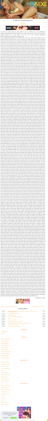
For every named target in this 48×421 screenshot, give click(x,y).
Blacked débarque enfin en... (5, 355)
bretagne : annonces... (4, 376)
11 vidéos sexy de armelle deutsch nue (23, 24)
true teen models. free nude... (5, 393)
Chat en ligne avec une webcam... (6, 351)
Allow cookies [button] (13, 417)
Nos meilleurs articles (4, 331)
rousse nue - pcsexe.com (5, 372)
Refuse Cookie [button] (6, 417)
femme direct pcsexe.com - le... (5, 374)
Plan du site (3, 333)
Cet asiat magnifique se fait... (5, 357)
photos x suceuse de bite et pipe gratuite (14, 326)
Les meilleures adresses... (5, 343)
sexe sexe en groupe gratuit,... (5, 385)
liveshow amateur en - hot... (5, 387)
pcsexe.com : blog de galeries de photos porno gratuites (9, 306)
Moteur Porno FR (22, 23)
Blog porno (23, 22)
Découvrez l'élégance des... (5, 345)
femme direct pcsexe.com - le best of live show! (15, 321)
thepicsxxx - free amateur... (5, 404)
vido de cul (9, 318)
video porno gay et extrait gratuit (13, 324)
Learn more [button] (10, 415)
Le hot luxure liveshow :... (5, 347)
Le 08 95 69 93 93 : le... (4, 349)
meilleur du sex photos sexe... (5, 389)
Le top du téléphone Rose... (5, 364)
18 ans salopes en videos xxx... (5, 368)
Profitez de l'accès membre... (5, 362)
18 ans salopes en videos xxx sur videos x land (15, 316)
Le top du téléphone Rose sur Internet (13, 313)
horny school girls (3, 391)
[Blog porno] (24, 9)
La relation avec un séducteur (5, 353)
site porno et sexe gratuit (5, 366)
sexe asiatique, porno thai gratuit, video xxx (38, 306)
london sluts (3, 395)
